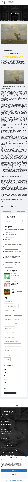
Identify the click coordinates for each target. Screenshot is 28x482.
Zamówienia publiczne (6, 427)
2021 (5, 385)
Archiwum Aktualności (10, 393)
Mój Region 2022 (18, 315)
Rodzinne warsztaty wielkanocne (13, 346)
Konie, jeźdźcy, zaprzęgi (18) (11, 241)
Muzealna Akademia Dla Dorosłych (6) (13, 251)
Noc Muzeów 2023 (9, 332)
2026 (5, 369)
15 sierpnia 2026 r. (15, 275)
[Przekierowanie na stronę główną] (7, 2)
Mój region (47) (8, 246)
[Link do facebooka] (14, 404)
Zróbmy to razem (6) (9, 267)
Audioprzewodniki (5, 421)
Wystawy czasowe (11, 20)
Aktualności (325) (8, 232)
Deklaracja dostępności (6, 433)
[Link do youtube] (17, 404)
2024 (5, 375)
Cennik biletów (4, 414)
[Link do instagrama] (10, 404)
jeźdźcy (6, 310)
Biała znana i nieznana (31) (10, 234)
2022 (5, 382)
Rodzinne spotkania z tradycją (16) (12, 262)
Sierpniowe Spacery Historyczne (15, 284)
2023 (5, 379)
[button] (26, 457)
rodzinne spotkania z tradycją (12, 341)
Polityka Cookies (8, 480)
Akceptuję (14, 470)
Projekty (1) (7, 259)
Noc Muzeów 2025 (9, 337)
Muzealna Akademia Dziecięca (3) (12, 253)
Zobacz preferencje (14, 477)
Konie (13, 310)
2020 (5, 388)
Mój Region (8, 315)
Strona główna (3, 20)
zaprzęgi (7, 359)
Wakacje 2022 (8, 350)
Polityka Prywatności (6, 431)
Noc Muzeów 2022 (9, 328)
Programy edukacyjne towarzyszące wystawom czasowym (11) (12, 257)
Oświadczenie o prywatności (17, 480)
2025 (5, 372)
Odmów (14, 474)
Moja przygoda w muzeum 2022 (12, 319)
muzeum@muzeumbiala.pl (10, 450)
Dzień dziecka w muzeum (11, 306)
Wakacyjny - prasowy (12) (10, 264)
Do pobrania (4, 438)
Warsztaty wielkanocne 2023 (12, 355)
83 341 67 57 (6, 447)
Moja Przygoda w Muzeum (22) (11, 249)
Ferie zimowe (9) (8, 239)
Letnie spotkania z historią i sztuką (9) (13, 244)
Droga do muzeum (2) (9, 237)
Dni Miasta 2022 (9, 301)
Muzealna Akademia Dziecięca (12, 324)
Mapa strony (4, 429)
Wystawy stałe (4, 417)
